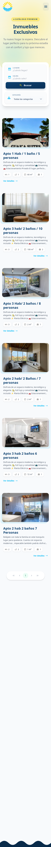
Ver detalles (8, 181)
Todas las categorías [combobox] (23, 99)
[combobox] (28, 70)
